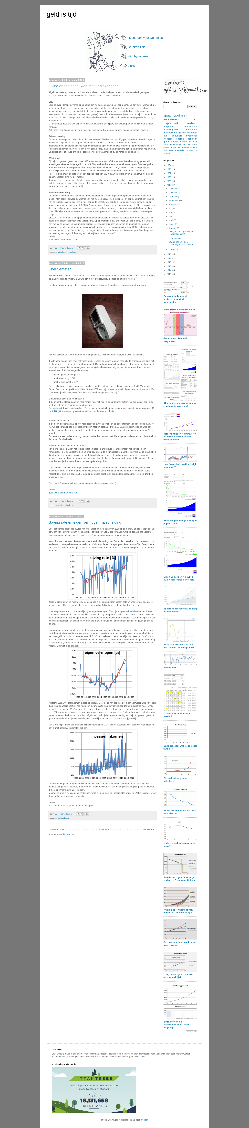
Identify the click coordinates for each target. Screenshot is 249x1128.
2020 (169, 181)
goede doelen (170, 141)
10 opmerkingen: (66, 501)
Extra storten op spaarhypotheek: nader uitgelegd (176, 1024)
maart (172, 224)
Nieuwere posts (56, 829)
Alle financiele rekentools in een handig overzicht (179, 404)
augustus (173, 204)
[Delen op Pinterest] (88, 248)
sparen (180, 138)
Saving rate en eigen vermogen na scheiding (85, 522)
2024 (169, 165)
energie (59, 505)
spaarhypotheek (175, 115)
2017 (169, 258)
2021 (169, 177)
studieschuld (192, 150)
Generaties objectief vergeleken (175, 340)
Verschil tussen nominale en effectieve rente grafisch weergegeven (179, 436)
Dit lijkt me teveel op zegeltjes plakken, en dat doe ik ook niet (84, 411)
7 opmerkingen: (66, 814)
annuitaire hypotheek (184, 135)
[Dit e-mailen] (78, 248)
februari (173, 228)
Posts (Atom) (69, 834)
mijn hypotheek (62, 818)
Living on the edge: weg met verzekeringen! (84, 86)
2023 (169, 169)
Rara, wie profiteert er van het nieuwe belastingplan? (178, 646)
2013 (169, 274)
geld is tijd (62, 14)
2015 (169, 266)
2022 (169, 173)
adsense (166, 153)
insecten (167, 138)
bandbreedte (183, 147)
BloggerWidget (191, 1031)
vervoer (183, 141)
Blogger (144, 1120)
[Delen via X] (85, 248)
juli (170, 208)
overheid (191, 123)
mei (171, 216)
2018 (169, 254)
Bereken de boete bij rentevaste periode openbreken (175, 299)
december (174, 188)
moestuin (186, 144)
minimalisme (61, 252)
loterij (173, 147)
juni (171, 212)
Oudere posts (149, 829)
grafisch (182, 132)
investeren (171, 119)
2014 (169, 270)
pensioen (192, 138)
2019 (169, 185)
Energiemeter (60, 269)
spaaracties (180, 150)
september (174, 200)
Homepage (103, 829)
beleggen (192, 132)
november (174, 192)
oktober (172, 196)
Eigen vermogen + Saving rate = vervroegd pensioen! (179, 578)
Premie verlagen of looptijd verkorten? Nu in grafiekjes (179, 879)
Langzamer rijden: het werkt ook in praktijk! (179, 976)
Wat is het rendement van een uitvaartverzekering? (178, 911)
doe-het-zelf (190, 126)
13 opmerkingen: (66, 248)
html (165, 135)
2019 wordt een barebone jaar (63, 239)
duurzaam (192, 142)
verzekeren (72, 252)
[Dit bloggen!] (82, 248)
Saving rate (170, 667)
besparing (168, 126)
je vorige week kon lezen (127, 611)
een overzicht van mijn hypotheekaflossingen (71, 805)
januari (172, 249)
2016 (169, 262)
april (171, 220)
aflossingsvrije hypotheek (180, 129)
